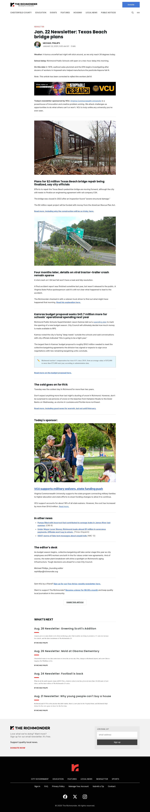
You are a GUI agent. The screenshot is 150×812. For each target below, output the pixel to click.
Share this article (74, 602)
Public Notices (108, 12)
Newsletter (39, 26)
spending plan (100, 322)
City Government (40, 779)
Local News (91, 12)
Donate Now (17, 747)
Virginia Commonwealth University (85, 101)
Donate (131, 5)
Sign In (37, 786)
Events (53, 12)
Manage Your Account (79, 786)
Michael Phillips (51, 43)
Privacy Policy (58, 786)
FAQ (46, 786)
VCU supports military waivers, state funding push (68, 489)
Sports (115, 779)
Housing (77, 12)
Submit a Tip (98, 786)
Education (40, 12)
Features (65, 12)
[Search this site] (132, 12)
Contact (112, 786)
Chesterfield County (21, 12)
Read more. (64, 506)
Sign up (117, 742)
